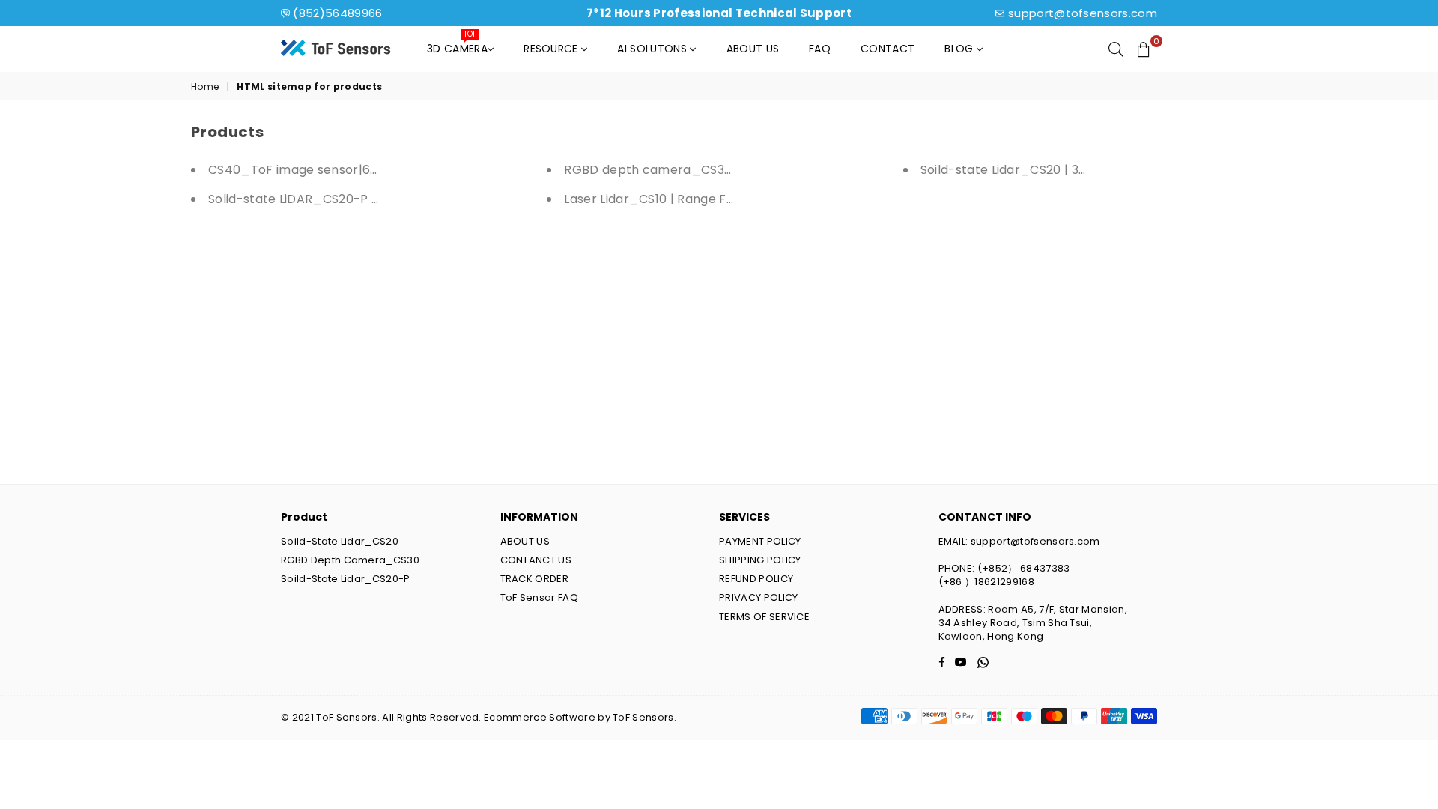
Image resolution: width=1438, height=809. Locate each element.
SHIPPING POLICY (760, 560)
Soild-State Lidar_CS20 (339, 541)
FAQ (820, 48)
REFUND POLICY (756, 579)
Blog (960, 48)
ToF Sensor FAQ (539, 597)
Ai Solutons (653, 48)
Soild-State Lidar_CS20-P (345, 579)
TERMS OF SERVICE (764, 617)
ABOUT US (525, 541)
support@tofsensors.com (1082, 13)
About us (753, 48)
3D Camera (457, 45)
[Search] (1116, 48)
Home (205, 87)
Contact (887, 48)
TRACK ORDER (534, 579)
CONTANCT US (536, 560)
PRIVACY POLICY (758, 597)
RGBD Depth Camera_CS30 (350, 560)
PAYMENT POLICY (760, 541)
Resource (552, 48)
